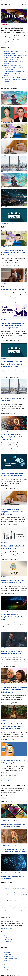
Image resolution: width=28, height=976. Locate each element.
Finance (6, 943)
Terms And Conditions (10, 958)
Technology (4, 24)
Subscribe (4, 798)
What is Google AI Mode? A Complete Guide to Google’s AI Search (11, 617)
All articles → (4, 230)
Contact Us (7, 960)
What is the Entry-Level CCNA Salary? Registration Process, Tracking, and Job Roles (11, 364)
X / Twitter (7, 968)
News (5, 935)
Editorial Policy (8, 954)
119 (5, 780)
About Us (6, 950)
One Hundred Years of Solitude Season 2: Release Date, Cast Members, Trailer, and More (12, 726)
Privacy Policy (8, 952)
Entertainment (5, 820)
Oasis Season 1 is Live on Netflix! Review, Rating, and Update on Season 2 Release (15, 79)
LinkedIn (6, 970)
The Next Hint (6, 4)
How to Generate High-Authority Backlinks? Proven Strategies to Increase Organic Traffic (12, 325)
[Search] (22, 4)
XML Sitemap (10, 928)
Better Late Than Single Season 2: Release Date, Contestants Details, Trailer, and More (14, 67)
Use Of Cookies (8, 956)
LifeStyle (6, 937)
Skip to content (4, 1)
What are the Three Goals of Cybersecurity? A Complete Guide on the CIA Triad (13, 437)
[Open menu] (25, 4)
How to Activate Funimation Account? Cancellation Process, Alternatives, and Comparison (13, 30)
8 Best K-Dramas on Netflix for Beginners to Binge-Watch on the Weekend (13, 61)
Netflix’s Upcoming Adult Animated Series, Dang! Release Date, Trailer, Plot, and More (13, 252)
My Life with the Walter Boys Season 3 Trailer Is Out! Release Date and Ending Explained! (14, 689)
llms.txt (3, 928)
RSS (5, 972)
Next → (9, 780)
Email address (5, 796)
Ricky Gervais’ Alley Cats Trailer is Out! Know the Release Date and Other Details (15, 73)
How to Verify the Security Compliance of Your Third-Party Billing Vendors (12, 512)
